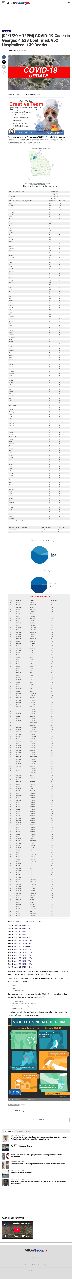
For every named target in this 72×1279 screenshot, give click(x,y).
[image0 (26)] (36, 135)
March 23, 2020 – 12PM (23, 958)
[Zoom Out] (22, 1099)
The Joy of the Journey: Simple (21, 1146)
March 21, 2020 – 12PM (23, 967)
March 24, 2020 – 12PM (23, 952)
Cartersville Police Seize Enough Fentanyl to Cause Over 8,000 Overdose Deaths (38, 1164)
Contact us (33, 1265)
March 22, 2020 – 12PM (23, 964)
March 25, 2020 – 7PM (22, 943)
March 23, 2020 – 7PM (22, 955)
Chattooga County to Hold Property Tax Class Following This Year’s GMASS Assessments (36, 1156)
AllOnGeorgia (13, 50)
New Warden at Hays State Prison (22, 1172)
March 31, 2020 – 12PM (23, 928)
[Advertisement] (36, 1202)
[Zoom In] (25, 1099)
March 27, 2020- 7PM (22, 937)
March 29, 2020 (20, 934)
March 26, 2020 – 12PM (23, 940)
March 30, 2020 (20, 931)
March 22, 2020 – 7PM (22, 961)
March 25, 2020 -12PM (23, 946)
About (26, 1265)
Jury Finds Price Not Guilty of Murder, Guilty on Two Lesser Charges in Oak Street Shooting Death (38, 1182)
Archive (23, 1105)
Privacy (40, 1265)
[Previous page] (9, 1099)
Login (46, 1265)
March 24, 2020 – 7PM (22, 949)
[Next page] (12, 1099)
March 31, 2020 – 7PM (22, 925)
